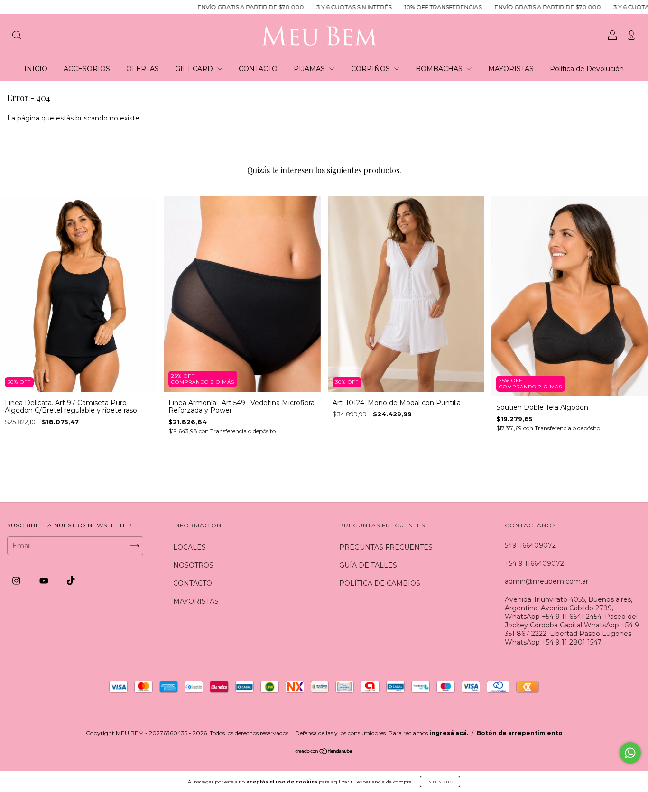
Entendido (440, 781)
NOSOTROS (193, 565)
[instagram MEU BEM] (17, 581)
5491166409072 (530, 545)
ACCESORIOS (87, 68)
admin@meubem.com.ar (546, 581)
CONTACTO (258, 68)
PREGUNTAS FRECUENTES (386, 547)
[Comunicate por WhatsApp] (630, 753)
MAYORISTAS (511, 68)
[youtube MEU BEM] (45, 581)
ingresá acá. (448, 733)
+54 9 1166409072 (534, 563)
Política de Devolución (587, 68)
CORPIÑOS (371, 68)
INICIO (35, 68)
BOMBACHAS (440, 68)
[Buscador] (16, 36)
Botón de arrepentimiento (520, 733)
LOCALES (189, 547)
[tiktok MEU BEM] (71, 581)
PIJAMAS (310, 68)
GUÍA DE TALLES (368, 565)
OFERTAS (142, 68)
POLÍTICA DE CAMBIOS (379, 583)
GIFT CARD (195, 68)
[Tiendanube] (324, 752)
